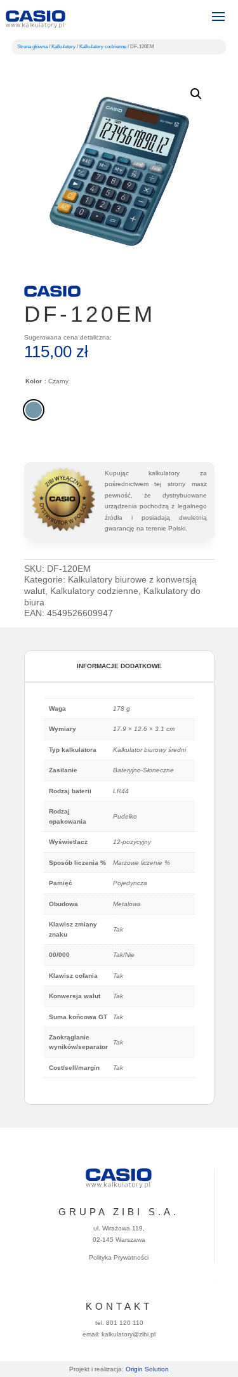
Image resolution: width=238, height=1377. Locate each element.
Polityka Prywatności (119, 1257)
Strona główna (32, 46)
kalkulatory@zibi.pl (128, 1334)
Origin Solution (147, 1369)
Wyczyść (202, 431)
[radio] (33, 409)
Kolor (33, 381)
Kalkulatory (63, 46)
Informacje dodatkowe (119, 665)
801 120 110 (124, 1322)
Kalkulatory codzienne (102, 46)
